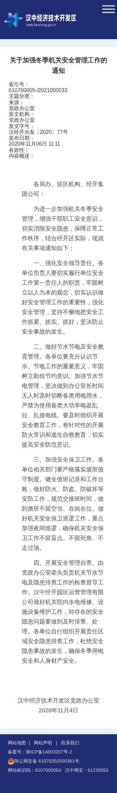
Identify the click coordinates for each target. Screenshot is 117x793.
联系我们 (70, 742)
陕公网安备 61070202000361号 (46, 761)
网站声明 (43, 742)
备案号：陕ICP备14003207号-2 (40, 751)
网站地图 (17, 742)
